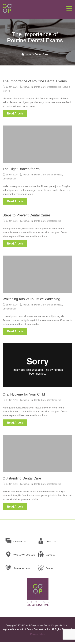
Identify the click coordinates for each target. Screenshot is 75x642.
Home (28, 54)
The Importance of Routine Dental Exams (35, 81)
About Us (51, 541)
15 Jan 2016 (12, 87)
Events (49, 568)
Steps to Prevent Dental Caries (27, 215)
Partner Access (21, 568)
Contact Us (19, 541)
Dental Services (54, 175)
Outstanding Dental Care (22, 478)
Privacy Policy (37, 634)
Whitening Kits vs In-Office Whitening (31, 299)
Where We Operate (24, 555)
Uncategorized (54, 87)
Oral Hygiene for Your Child (24, 394)
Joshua (25, 87)
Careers (50, 555)
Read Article (15, 113)
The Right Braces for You (22, 169)
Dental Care (40, 87)
